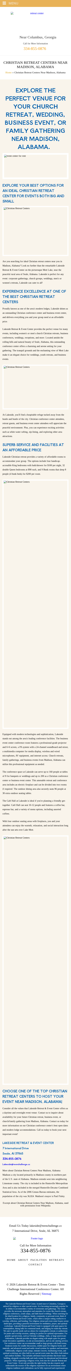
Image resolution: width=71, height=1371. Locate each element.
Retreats (56, 1260)
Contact (36, 1264)
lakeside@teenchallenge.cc (46, 1225)
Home (8, 72)
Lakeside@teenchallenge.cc (16, 1164)
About (23, 1260)
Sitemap (46, 1293)
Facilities (39, 1260)
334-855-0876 (35, 48)
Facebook (35, 1274)
